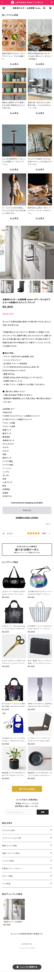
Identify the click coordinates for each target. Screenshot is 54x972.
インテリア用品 (8, 861)
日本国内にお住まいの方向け (27, 518)
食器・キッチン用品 (9, 846)
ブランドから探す (8, 830)
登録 (42, 812)
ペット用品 (6, 884)
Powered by (24, 948)
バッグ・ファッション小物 (11, 838)
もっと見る (14, 64)
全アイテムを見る (27, 789)
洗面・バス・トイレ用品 (11, 853)
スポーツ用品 (7, 876)
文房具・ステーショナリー (12, 868)
